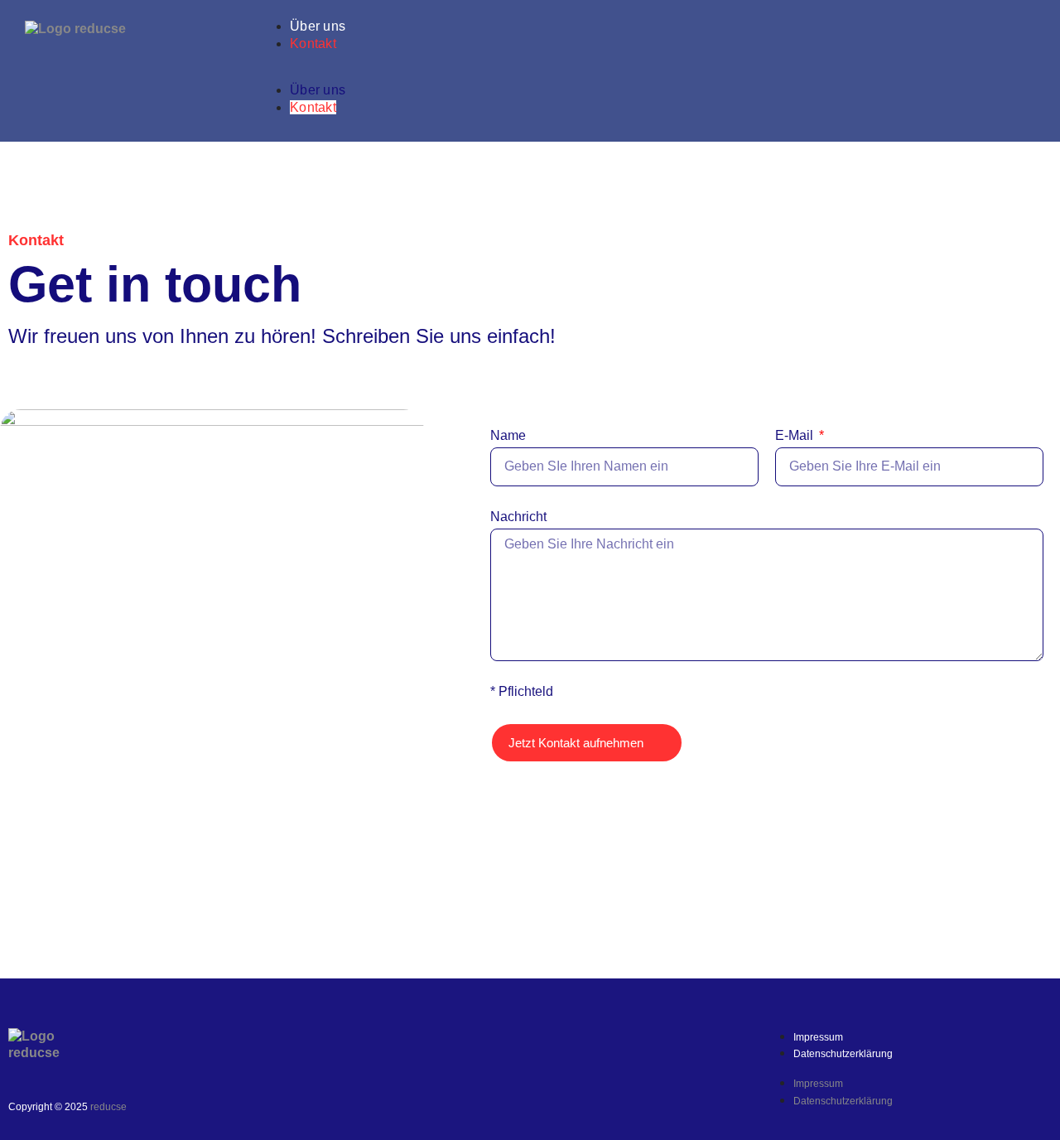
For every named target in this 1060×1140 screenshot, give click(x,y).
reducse (108, 1107)
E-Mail (796, 435)
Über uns (317, 26)
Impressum (818, 1037)
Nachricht (518, 517)
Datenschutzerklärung (843, 1054)
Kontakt (313, 43)
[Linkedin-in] (723, 1049)
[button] (658, 74)
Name (508, 435)
